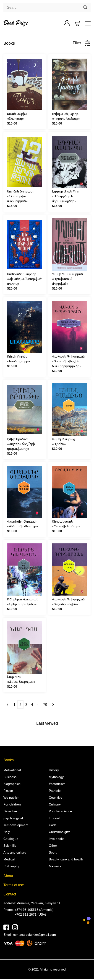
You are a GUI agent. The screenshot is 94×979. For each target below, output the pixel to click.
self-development (15, 825)
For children (12, 804)
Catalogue (10, 838)
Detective (10, 811)
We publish (11, 797)
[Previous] (7, 704)
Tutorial (54, 818)
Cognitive (55, 797)
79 (45, 704)
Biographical (12, 783)
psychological (13, 818)
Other (53, 845)
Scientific (9, 845)
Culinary (55, 804)
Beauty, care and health (66, 859)
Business (9, 777)
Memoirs (55, 866)
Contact (9, 894)
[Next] (53, 704)
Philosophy (11, 866)
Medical (9, 859)
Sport (53, 852)
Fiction (8, 790)
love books (56, 838)
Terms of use (13, 884)
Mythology (56, 777)
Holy (6, 832)
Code (53, 825)
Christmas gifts (59, 832)
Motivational (12, 770)
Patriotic (54, 790)
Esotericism (57, 783)
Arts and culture (14, 852)
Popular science (60, 811)
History (54, 770)
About (8, 875)
